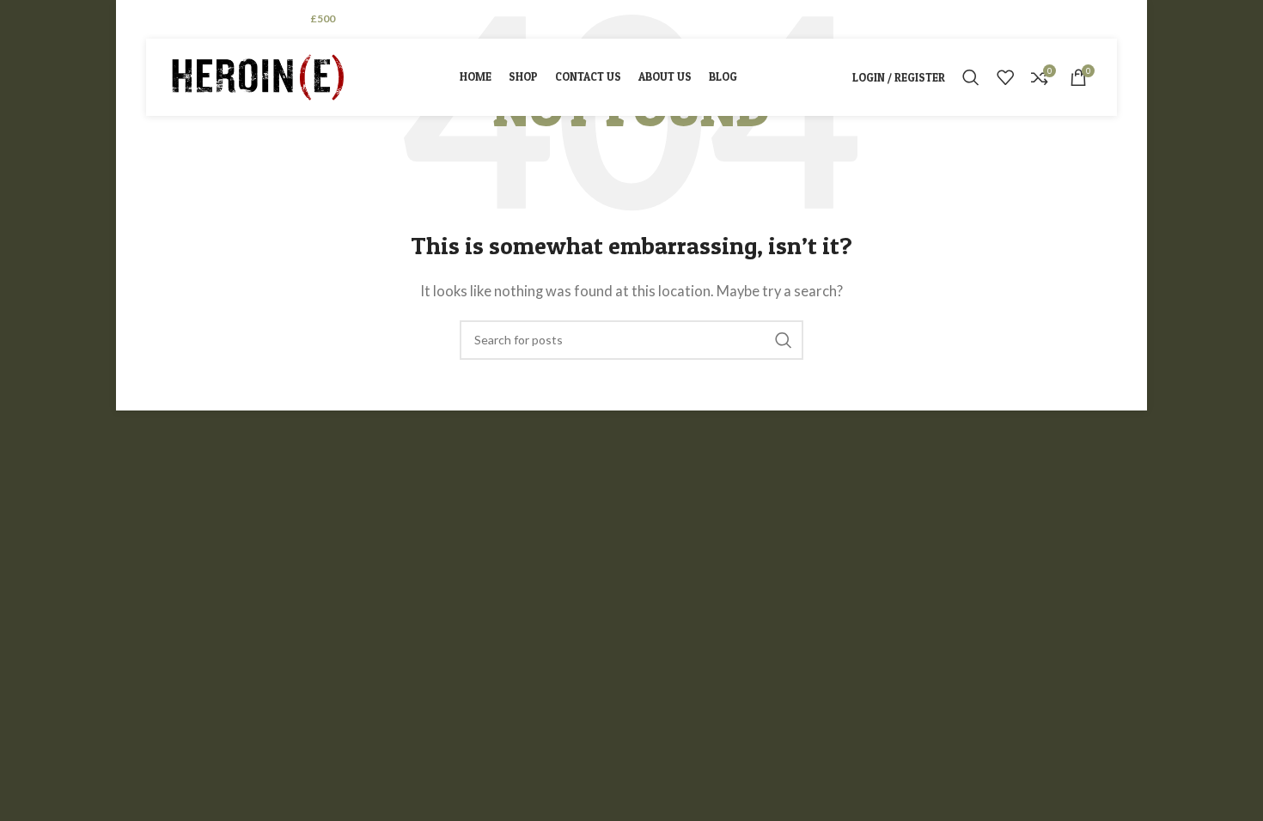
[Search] (971, 77)
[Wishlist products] (1005, 77)
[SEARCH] (783, 340)
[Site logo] (258, 75)
